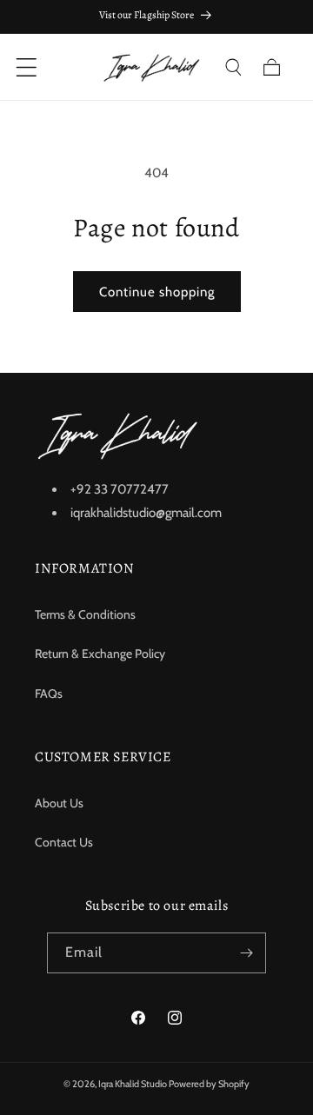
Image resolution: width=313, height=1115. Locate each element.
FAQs (49, 693)
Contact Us (64, 842)
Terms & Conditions (85, 614)
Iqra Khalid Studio (132, 1084)
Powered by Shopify (209, 1084)
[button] (233, 67)
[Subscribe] (246, 952)
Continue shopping (157, 292)
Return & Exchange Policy (100, 653)
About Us (59, 803)
